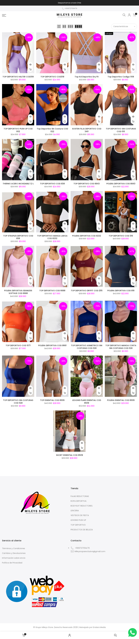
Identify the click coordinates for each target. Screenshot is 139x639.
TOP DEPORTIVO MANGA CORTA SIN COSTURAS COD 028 (120, 347)
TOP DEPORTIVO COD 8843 (87, 183)
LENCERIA (75, 510)
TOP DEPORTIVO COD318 (52, 76)
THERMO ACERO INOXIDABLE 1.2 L (18, 183)
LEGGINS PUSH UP (78, 520)
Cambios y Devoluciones (14, 553)
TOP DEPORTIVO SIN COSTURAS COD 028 (18, 401)
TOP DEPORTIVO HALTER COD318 (18, 76)
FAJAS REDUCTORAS (80, 496)
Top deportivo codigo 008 (121, 76)
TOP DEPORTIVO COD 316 (121, 235)
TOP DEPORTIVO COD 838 (52, 183)
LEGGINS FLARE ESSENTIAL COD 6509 (86, 401)
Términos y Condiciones (13, 548)
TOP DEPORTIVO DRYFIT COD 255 (86, 290)
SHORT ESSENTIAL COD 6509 (69, 455)
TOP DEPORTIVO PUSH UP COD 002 (18, 130)
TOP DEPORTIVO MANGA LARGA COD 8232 (52, 237)
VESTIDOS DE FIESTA (80, 515)
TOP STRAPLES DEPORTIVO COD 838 (18, 237)
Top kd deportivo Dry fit (87, 76)
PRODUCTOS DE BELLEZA (82, 529)
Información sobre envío (13, 558)
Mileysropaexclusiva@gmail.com (90, 551)
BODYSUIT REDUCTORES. (82, 505)
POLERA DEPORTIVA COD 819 (120, 290)
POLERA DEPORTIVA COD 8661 (52, 345)
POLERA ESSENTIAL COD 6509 (121, 400)
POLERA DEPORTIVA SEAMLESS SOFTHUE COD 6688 (18, 292)
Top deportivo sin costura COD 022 (52, 130)
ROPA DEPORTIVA (78, 501)
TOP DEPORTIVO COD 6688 (52, 290)
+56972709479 (70, 8)
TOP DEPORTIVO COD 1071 (18, 345)
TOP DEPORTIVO (78, 524)
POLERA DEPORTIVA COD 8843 (120, 183)
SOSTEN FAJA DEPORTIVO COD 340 (86, 130)
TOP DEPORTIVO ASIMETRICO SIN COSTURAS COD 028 (86, 347)
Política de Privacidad (12, 562)
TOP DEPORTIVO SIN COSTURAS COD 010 (121, 130)
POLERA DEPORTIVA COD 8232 (86, 235)
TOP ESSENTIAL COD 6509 (52, 400)
